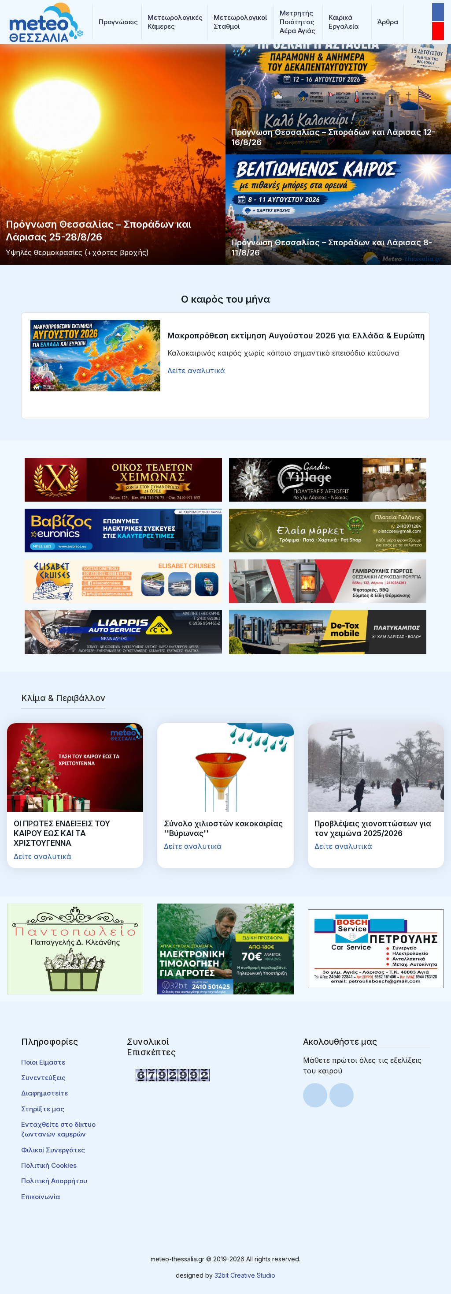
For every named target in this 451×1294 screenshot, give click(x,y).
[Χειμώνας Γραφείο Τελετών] (123, 479)
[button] (117, 22)
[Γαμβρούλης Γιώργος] (327, 580)
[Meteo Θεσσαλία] (46, 21)
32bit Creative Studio (244, 1275)
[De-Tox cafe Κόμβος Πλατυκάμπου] (327, 631)
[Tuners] (225, 948)
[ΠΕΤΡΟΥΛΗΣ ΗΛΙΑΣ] (376, 948)
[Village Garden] (327, 479)
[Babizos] (123, 529)
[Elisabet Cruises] (123, 580)
